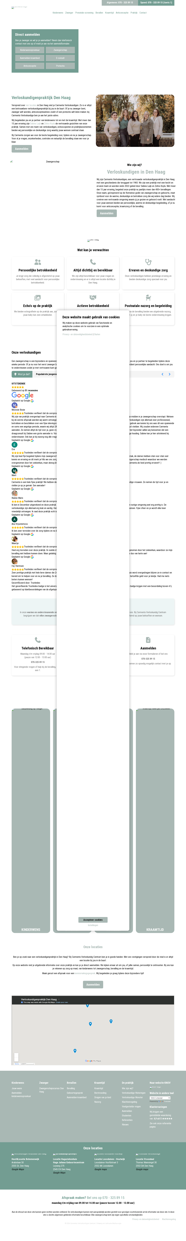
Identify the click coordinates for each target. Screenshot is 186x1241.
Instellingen (93, 925)
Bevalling (71, 1088)
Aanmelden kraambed (76, 1097)
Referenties (127, 1120)
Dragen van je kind (102, 1097)
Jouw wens (17, 1088)
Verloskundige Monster (132, 1097)
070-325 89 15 (38, 662)
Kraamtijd (155, 930)
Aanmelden (127, 1111)
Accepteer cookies (93, 919)
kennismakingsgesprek (85, 973)
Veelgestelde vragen (131, 1106)
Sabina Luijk (35, 123)
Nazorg (97, 1102)
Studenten (126, 1115)
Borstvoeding (100, 1093)
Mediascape (116, 1223)
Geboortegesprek (75, 1093)
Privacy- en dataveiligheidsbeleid (145, 1219)
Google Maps (18, 1169)
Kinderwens (31, 930)
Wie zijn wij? (127, 1088)
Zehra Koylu (49, 123)
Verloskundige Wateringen (133, 1093)
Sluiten (97, 334)
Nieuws (125, 1124)
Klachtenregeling (129, 1102)
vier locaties (31, 105)
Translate (167, 1101)
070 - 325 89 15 (125, 2)
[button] (29, 50)
